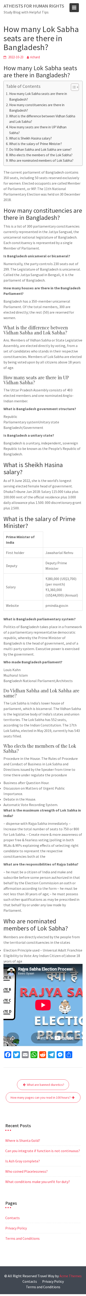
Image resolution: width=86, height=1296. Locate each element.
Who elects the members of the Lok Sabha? (40, 155)
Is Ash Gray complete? (22, 1161)
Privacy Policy (16, 1228)
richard (35, 57)
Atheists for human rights (34, 6)
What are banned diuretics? (45, 1085)
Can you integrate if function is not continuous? (42, 1150)
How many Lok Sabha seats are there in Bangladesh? (38, 96)
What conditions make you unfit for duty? (37, 1181)
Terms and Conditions (22, 1238)
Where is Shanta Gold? (22, 1140)
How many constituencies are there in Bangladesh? (36, 108)
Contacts (12, 1217)
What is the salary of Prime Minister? (35, 144)
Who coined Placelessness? (26, 1171)
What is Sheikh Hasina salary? (30, 138)
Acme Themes (70, 1276)
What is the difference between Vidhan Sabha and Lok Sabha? (42, 119)
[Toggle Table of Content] (72, 87)
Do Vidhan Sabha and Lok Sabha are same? (40, 149)
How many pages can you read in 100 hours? (41, 1097)
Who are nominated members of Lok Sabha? (41, 160)
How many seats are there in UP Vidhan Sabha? (38, 130)
